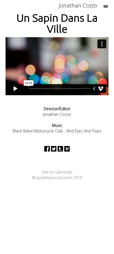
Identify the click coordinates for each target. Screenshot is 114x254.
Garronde (63, 172)
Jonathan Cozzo (78, 5)
